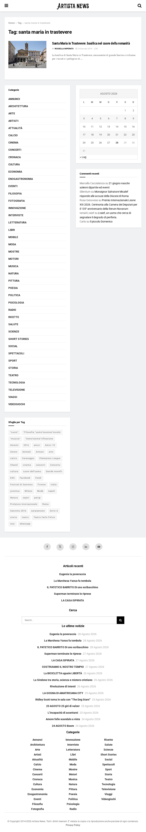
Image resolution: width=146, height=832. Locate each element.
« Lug (83, 157)
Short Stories (18, 338)
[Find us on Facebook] (47, 546)
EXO (12, 478)
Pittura (13, 280)
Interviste (15, 215)
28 (117, 142)
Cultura (14, 164)
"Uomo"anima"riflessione (39, 439)
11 (92, 126)
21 (117, 134)
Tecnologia (16, 382)
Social (13, 346)
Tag (19, 23)
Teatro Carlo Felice (44, 517)
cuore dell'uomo (32, 471)
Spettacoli (16, 353)
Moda (12, 244)
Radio (12, 309)
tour (12, 524)
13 (108, 126)
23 (133, 134)
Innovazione (17, 208)
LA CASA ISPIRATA (72, 600)
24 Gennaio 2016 (84, 49)
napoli (51, 491)
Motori (13, 258)
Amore (13, 452)
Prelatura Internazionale (23, 504)
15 (125, 126)
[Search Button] (139, 5)
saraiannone (38, 511)
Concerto (55, 465)
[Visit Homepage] (73, 6)
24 (84, 142)
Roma (45, 504)
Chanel (14, 465)
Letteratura (17, 222)
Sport (12, 360)
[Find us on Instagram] (73, 546)
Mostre (13, 251)
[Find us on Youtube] (98, 546)
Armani (40, 452)
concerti (40, 465)
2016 (26, 445)
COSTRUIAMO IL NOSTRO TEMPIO (63, 666)
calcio (13, 458)
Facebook (25, 478)
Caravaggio (28, 458)
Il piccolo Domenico (101, 221)
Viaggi (12, 396)
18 (92, 134)
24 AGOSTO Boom (63, 725)
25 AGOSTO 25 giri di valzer (63, 706)
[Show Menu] (6, 5)
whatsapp (25, 524)
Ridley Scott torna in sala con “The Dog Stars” (62, 699)
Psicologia (16, 302)
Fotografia (16, 200)
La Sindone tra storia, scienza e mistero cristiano (62, 679)
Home (11, 23)
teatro (25, 517)
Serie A (54, 511)
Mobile (13, 237)
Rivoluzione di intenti (63, 686)
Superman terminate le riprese (72, 593)
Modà (40, 491)
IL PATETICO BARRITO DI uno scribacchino (72, 587)
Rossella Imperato (64, 49)
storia (13, 517)
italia (54, 484)
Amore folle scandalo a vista (63, 719)
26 (100, 142)
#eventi (14, 445)
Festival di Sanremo (21, 484)
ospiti (26, 497)
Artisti (13, 120)
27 (108, 142)
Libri (11, 229)
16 (133, 126)
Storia (13, 367)
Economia (15, 171)
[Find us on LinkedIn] (86, 546)
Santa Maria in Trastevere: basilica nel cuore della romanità (91, 43)
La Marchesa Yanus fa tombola (72, 580)
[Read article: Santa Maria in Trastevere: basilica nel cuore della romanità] (27, 54)
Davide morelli (54, 471)
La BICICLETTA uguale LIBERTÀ (63, 673)
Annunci (14, 98)
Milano (28, 491)
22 (125, 134)
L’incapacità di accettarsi (63, 712)
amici (37, 445)
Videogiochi (16, 404)
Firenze (42, 484)
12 (100, 126)
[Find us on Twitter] (60, 547)
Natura (13, 273)
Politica (14, 295)
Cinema (13, 142)
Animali (26, 452)
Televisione (16, 389)
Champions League (49, 458)
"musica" (15, 439)
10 (84, 126)
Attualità (15, 128)
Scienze (13, 331)
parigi (37, 497)
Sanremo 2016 (18, 511)
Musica (13, 266)
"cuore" (14, 432)
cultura (14, 471)
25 (92, 142)
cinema (27, 465)
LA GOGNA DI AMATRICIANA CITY (63, 693)
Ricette (13, 317)
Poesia (13, 287)
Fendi (38, 478)
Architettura (18, 106)
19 (100, 134)
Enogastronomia (20, 178)
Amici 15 (50, 445)
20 (108, 134)
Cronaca (14, 157)
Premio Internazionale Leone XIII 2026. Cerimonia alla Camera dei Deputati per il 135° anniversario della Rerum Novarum (108, 204)
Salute (13, 324)
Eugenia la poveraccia (72, 574)
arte (51, 452)
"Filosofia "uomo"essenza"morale (42, 432)
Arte (11, 113)
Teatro (13, 375)
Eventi (12, 186)
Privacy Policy (73, 825)
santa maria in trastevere (37, 23)
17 (84, 134)
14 (117, 126)
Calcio (13, 135)
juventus (15, 491)
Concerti (14, 149)
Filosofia (15, 193)
